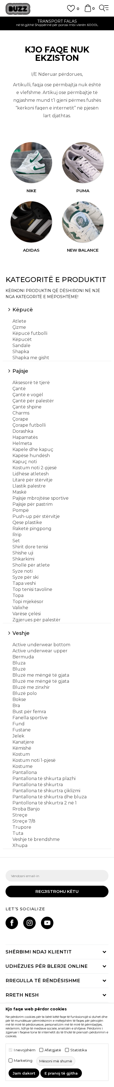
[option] (57, 23)
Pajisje (20, 371)
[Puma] (82, 162)
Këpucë (22, 310)
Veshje (21, 633)
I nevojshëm (24, 1050)
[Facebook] (12, 923)
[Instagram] (29, 923)
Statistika (78, 1050)
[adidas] (31, 222)
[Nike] (31, 162)
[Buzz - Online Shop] (18, 9)
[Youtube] (47, 923)
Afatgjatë (53, 1050)
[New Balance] (82, 222)
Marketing (23, 1061)
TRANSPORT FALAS (57, 21)
